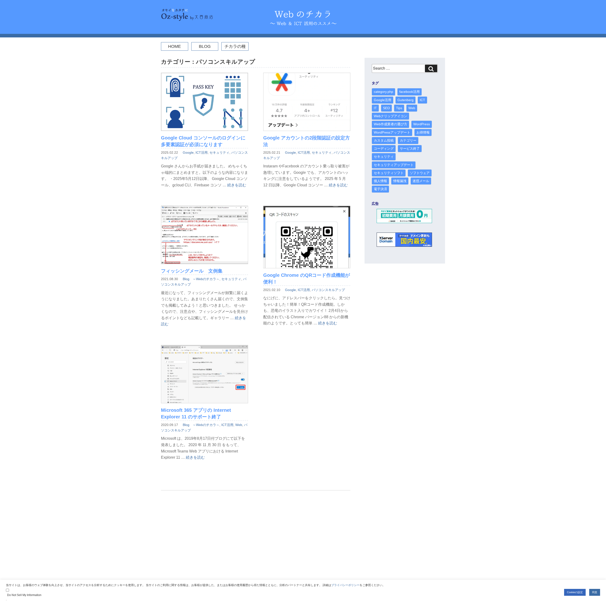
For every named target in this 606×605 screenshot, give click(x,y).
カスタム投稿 (384, 140)
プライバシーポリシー (345, 585)
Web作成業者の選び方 (390, 124)
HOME (174, 46)
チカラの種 (235, 46)
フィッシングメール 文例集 (192, 270)
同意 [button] (594, 592)
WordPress (421, 124)
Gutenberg (405, 100)
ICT (422, 100)
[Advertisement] (255, 538)
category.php (383, 92)
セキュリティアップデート (394, 165)
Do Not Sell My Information (24, 595)
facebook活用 (409, 92)
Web (238, 425)
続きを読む (236, 185)
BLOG (205, 46)
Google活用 (382, 100)
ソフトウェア (420, 173)
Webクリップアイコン (390, 116)
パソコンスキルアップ (328, 290)
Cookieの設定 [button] (575, 592)
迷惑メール (421, 181)
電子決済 (380, 189)
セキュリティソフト (389, 173)
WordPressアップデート (392, 132)
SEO (386, 108)
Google (188, 152)
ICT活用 (202, 152)
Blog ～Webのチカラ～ (201, 279)
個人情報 (380, 181)
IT (375, 108)
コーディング (384, 148)
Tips (399, 108)
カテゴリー (408, 140)
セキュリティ (219, 152)
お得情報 (423, 132)
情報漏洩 (399, 181)
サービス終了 (410, 148)
